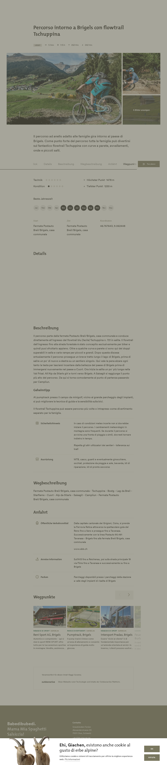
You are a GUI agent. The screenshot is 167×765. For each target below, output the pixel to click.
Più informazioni (72, 759)
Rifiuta (151, 757)
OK (152, 749)
